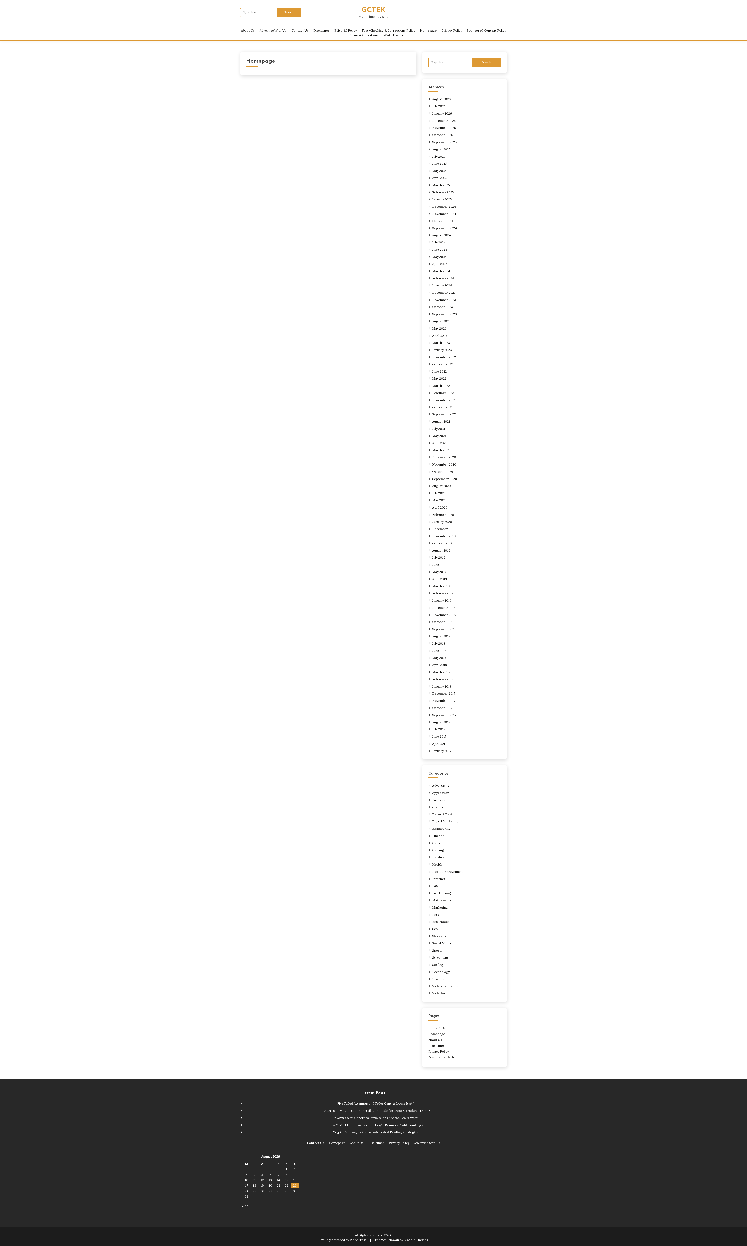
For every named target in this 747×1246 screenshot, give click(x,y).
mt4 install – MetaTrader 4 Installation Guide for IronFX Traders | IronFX (375, 1110)
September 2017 (444, 715)
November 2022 (444, 357)
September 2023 (444, 314)
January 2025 (442, 199)
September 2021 (444, 414)
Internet (438, 879)
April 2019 (439, 579)
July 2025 (438, 156)
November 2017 (443, 701)
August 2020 (441, 486)
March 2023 (441, 342)
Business (438, 800)
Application (440, 793)
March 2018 (441, 672)
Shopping (439, 936)
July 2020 (439, 493)
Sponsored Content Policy (486, 30)
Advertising (440, 785)
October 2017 (442, 708)
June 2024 (439, 249)
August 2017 (441, 722)
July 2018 (438, 643)
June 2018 (439, 651)
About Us (248, 30)
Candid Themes (416, 1240)
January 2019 (442, 600)
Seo (435, 929)
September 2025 (444, 142)
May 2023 (439, 328)
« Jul (245, 1206)
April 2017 (439, 744)
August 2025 (441, 149)
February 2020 (443, 515)
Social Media (441, 943)
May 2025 (439, 171)
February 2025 (443, 192)
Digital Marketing (445, 821)
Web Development (445, 986)
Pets (435, 914)
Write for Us (393, 35)
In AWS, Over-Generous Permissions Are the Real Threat (375, 1118)
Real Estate (440, 922)
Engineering (441, 828)
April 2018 (439, 665)
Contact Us (300, 30)
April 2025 (439, 178)
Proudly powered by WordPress (343, 1240)
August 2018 (441, 636)
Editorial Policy (345, 30)
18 (254, 1185)
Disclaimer (321, 30)
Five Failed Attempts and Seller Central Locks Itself (375, 1103)
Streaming (440, 957)
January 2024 (442, 285)
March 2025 (441, 185)
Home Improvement (447, 871)
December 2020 (444, 457)
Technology (441, 972)
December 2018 (443, 608)
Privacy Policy (452, 30)
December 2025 (444, 121)
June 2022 (439, 371)
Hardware (440, 857)
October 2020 (442, 472)
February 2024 (443, 278)
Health (437, 864)
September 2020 (444, 479)
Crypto (437, 807)
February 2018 (442, 679)
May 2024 (439, 257)
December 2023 (444, 292)
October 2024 (442, 221)
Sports (437, 950)
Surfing (437, 965)
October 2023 (442, 307)
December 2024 (444, 206)
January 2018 (441, 686)
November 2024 (444, 214)
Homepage (428, 30)
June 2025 (439, 163)
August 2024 (441, 235)
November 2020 (444, 464)
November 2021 (444, 400)
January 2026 (442, 113)
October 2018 (442, 622)
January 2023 (442, 350)
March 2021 (441, 450)
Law (435, 886)
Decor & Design (444, 814)
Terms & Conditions (364, 35)
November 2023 (444, 300)
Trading (438, 979)
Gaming (438, 850)
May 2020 (439, 500)
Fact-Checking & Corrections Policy (388, 30)
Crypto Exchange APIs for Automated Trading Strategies (375, 1132)
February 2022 (443, 393)
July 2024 (439, 242)
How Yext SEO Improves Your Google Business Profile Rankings (375, 1125)
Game (436, 843)
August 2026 (441, 99)
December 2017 (443, 693)
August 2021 (441, 421)
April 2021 (439, 443)
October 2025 (442, 135)
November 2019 (444, 536)
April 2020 (439, 507)
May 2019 (439, 572)
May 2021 (439, 436)
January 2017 (441, 751)
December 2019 (444, 529)
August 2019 (441, 550)
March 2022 (441, 386)
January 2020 (442, 522)
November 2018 (444, 615)
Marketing (440, 907)
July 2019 (438, 557)
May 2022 (439, 378)
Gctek (373, 10)
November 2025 (444, 128)
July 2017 (438, 729)
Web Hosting (442, 993)
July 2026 (438, 106)
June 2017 (439, 736)
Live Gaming (441, 893)
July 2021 (438, 429)
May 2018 (439, 658)
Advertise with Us (273, 30)
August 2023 (441, 321)
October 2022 (442, 364)
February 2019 (443, 593)
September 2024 (444, 228)
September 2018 (444, 629)
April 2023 (439, 335)
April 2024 (439, 264)
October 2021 (442, 407)
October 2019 (442, 543)
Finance (438, 836)
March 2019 (441, 586)
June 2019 (439, 565)
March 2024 (441, 271)
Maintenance (442, 900)
